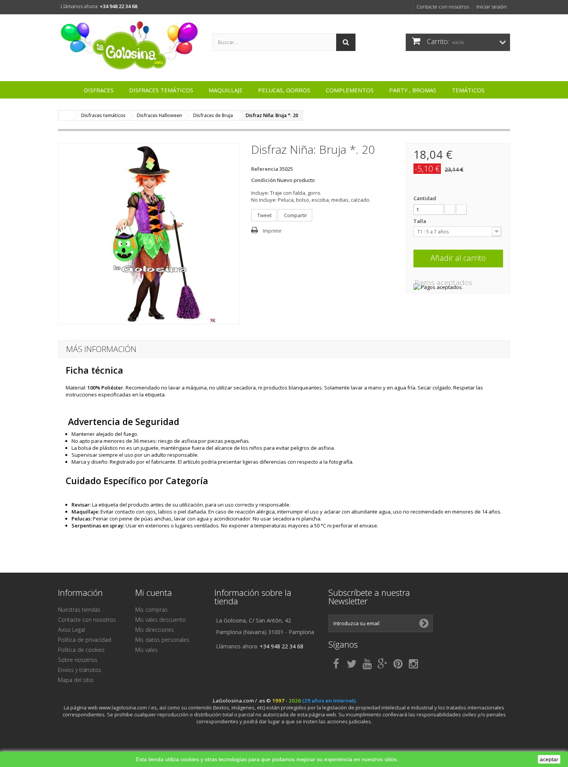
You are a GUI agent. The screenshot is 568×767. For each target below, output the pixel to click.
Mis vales (146, 649)
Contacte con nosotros (443, 6)
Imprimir (272, 230)
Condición (263, 180)
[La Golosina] (129, 45)
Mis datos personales (162, 639)
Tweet (264, 215)
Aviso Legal (71, 629)
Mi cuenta (153, 592)
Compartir (295, 215)
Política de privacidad (84, 639)
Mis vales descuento (160, 619)
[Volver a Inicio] (66, 115)
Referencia (264, 168)
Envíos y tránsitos (79, 669)
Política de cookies (81, 649)
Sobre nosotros (77, 659)
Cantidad (424, 198)
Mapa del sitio (76, 680)
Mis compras (151, 609)
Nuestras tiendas (79, 609)
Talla (420, 221)
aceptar (549, 759)
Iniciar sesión (491, 6)
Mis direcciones (154, 629)
